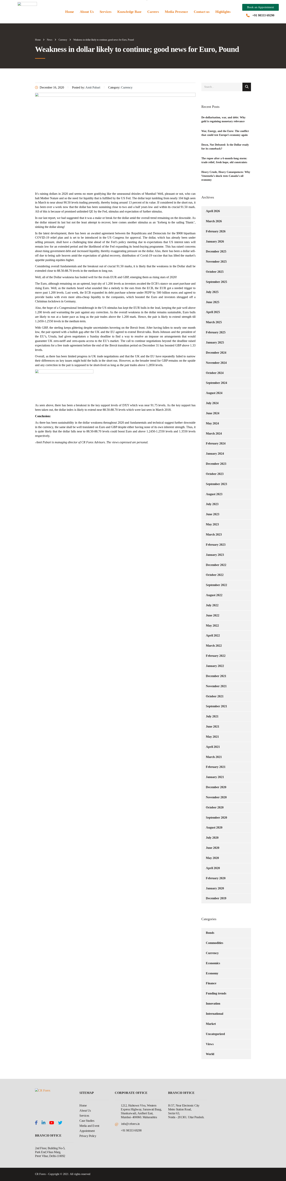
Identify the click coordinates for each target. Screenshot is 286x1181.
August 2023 (214, 494)
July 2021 (212, 716)
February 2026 (215, 231)
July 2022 (212, 605)
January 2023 (215, 554)
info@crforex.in (130, 1123)
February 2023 (215, 544)
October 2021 (215, 696)
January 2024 (215, 453)
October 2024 (215, 372)
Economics (213, 963)
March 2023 (214, 534)
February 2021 (215, 766)
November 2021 (216, 686)
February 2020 (215, 878)
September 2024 (216, 382)
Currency (212, 953)
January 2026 (215, 241)
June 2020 (212, 847)
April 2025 (213, 312)
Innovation (213, 1003)
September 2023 (216, 484)
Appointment (87, 1130)
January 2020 (215, 888)
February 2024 (215, 443)
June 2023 (212, 514)
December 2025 (216, 251)
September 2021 (216, 706)
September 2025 (216, 281)
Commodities (214, 943)
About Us (87, 12)
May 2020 (212, 858)
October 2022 (215, 574)
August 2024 (214, 393)
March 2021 (214, 757)
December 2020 (216, 787)
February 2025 (215, 332)
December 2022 (216, 565)
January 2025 (215, 342)
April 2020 (213, 868)
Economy (212, 973)
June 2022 (212, 615)
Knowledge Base (129, 12)
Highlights (223, 12)
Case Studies (86, 1120)
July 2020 (212, 837)
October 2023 (215, 473)
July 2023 (212, 504)
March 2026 (214, 221)
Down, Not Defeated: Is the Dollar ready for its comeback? (225, 146)
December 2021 (216, 676)
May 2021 (212, 736)
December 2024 (216, 352)
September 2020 (216, 817)
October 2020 (215, 807)
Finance (211, 983)
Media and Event (89, 1125)
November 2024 (216, 362)
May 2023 (212, 524)
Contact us (202, 12)
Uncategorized (215, 1034)
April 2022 (213, 635)
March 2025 (214, 322)
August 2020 (214, 827)
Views (210, 1044)
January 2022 (215, 666)
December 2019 (216, 898)
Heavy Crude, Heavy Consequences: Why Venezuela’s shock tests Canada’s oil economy (225, 176)
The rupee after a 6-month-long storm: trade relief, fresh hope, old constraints (224, 160)
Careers (153, 12)
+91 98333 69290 (263, 15)
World (210, 1054)
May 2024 (212, 423)
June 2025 (212, 302)
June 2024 (212, 413)
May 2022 (212, 625)
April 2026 (213, 211)
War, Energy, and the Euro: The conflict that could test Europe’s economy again (225, 133)
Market (211, 1023)
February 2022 (215, 655)
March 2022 (214, 645)
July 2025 (212, 292)
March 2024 (214, 433)
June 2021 (212, 726)
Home (69, 12)
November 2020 (216, 797)
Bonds (210, 932)
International (214, 1013)
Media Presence (176, 12)
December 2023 (216, 463)
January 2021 (215, 777)
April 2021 (213, 746)
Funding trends (216, 993)
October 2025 (215, 271)
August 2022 (214, 595)
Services (105, 12)
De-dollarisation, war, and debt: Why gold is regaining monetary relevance (223, 119)
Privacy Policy (87, 1136)
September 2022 (216, 585)
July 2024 (212, 403)
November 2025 (216, 261)
